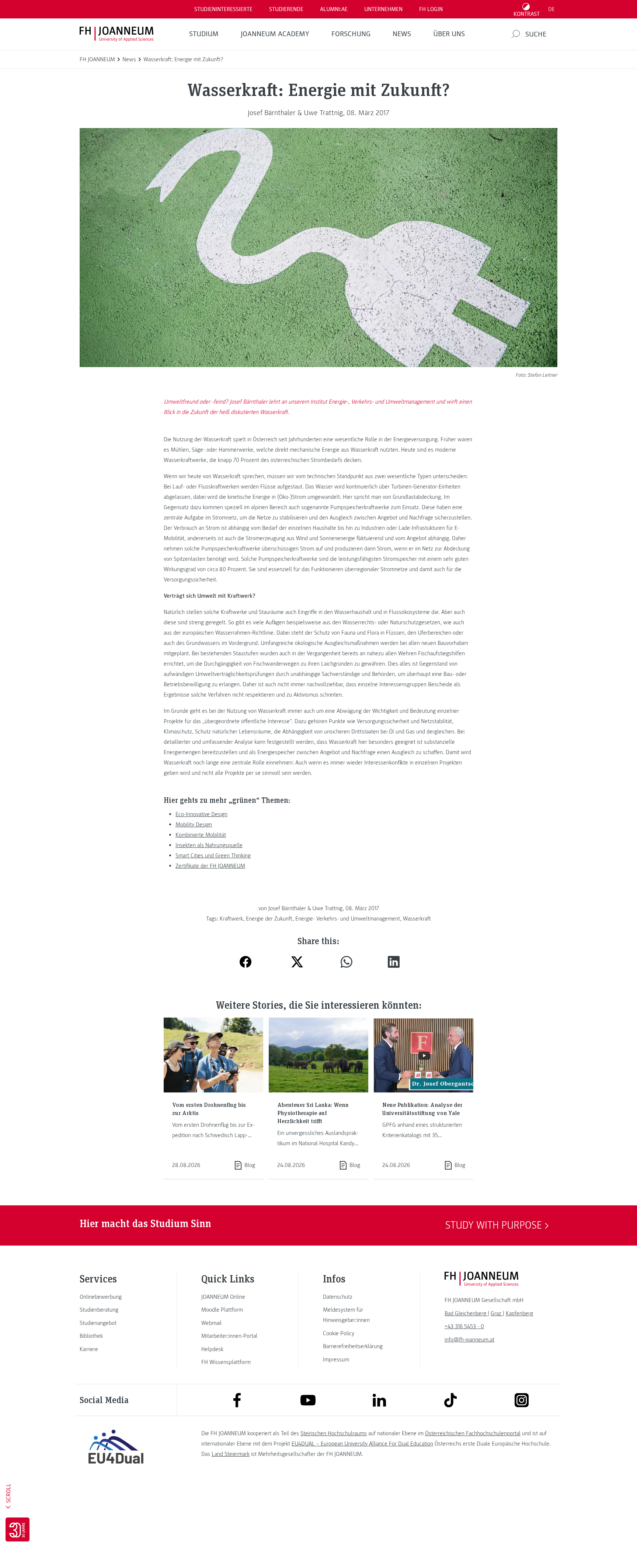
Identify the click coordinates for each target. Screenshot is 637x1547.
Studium (204, 34)
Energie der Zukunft (269, 918)
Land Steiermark (231, 1454)
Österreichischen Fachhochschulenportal (473, 1433)
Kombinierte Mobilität (200, 835)
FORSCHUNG (350, 34)
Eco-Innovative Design (201, 814)
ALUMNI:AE (334, 9)
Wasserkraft (417, 918)
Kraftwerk (231, 918)
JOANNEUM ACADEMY (275, 34)
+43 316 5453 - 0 (464, 1326)
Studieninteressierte (223, 9)
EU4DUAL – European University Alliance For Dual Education (362, 1443)
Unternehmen (383, 9)
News (402, 34)
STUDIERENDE (286, 9)
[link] (116, 1297)
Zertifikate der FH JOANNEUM (210, 866)
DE (551, 9)
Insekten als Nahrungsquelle (209, 845)
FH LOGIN (431, 9)
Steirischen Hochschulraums (333, 1433)
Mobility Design (193, 824)
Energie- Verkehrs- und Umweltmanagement (347, 918)
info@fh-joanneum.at (469, 1339)
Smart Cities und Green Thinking (213, 855)
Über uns (449, 34)
